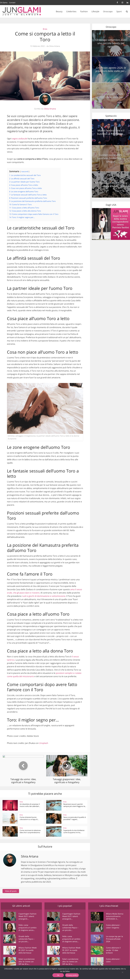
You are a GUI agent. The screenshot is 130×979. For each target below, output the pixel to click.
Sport (119, 11)
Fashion (84, 11)
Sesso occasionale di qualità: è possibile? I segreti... (74, 818)
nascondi (24, 171)
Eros (45, 29)
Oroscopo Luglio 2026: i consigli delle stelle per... (111, 95)
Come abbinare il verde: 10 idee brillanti (113, 950)
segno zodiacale (19, 138)
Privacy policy (72, 975)
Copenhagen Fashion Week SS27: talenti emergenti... (27, 916)
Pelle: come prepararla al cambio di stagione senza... (27, 927)
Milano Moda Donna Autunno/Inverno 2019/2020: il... (114, 916)
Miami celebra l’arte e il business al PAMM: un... (111, 132)
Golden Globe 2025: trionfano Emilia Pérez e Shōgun (111, 158)
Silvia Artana (54, 46)
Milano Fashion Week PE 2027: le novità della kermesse (28, 950)
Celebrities (71, 11)
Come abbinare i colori (113, 960)
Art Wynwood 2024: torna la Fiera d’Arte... (111, 184)
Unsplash (43, 743)
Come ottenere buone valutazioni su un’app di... (29, 818)
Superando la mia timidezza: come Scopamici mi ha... (74, 831)
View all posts (11, 891)
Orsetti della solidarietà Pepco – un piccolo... (27, 939)
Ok (58, 975)
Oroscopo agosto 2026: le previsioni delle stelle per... (110, 69)
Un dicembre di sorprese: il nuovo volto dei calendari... (30, 805)
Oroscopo (108, 11)
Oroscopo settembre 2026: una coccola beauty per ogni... (111, 43)
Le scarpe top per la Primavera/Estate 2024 (114, 939)
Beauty (59, 11)
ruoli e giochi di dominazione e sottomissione (43, 596)
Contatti (12, 2)
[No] (122, 972)
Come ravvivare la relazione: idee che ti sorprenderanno (30, 831)
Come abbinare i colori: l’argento (113, 926)
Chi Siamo (3, 2)
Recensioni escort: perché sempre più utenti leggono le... (74, 805)
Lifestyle (95, 11)
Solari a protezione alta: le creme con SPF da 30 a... (27, 961)
